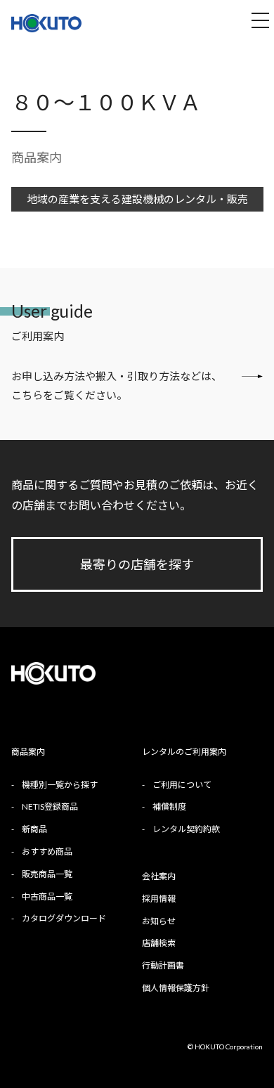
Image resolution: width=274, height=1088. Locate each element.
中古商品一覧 (47, 896)
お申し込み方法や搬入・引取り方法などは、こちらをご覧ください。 (116, 385)
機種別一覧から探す (60, 784)
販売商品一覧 (47, 874)
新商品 (34, 829)
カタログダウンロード (64, 918)
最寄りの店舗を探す (137, 564)
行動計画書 (163, 965)
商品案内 (36, 157)
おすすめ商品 (47, 851)
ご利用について (181, 784)
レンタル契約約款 (186, 829)
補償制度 (169, 806)
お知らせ (159, 921)
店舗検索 (159, 943)
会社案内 (159, 876)
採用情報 (159, 898)
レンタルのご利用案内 (184, 751)
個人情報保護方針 (175, 988)
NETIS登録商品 (50, 806)
